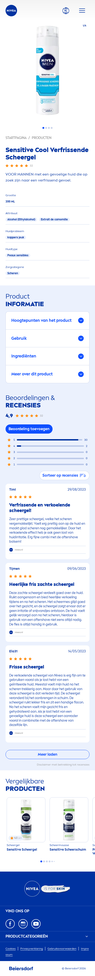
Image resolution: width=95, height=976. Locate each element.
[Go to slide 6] (54, 861)
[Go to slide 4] (52, 128)
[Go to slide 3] (49, 128)
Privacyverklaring (31, 948)
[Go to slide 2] (46, 128)
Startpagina (16, 138)
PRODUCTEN (41, 138)
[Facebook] (10, 923)
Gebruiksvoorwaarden (62, 948)
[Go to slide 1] (43, 128)
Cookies (11, 948)
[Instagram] (23, 923)
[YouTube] (36, 923)
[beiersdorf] (21, 969)
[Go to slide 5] (52, 861)
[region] (47, 71)
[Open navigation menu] (82, 10)
